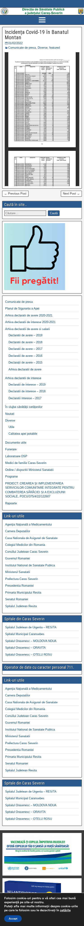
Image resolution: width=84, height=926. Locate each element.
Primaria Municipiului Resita (23, 592)
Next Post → (71, 193)
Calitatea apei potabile (23, 433)
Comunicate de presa (22, 47)
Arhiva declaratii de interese (23, 378)
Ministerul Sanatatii (17, 572)
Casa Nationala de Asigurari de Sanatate (31, 538)
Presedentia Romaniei (19, 585)
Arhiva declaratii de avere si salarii (27, 329)
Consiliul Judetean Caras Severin (26, 551)
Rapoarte (11, 503)
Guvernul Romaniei (17, 558)
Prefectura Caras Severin (21, 579)
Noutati (9, 413)
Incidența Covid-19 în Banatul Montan (37, 35)
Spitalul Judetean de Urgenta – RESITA (30, 627)
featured (54, 47)
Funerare (11, 449)
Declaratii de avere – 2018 (25, 342)
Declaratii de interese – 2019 (27, 384)
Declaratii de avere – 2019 (25, 335)
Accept (13, 918)
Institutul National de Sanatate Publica (30, 565)
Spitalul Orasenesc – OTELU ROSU (28, 654)
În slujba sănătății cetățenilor (23, 407)
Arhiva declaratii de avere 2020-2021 (28, 315)
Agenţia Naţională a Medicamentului (28, 524)
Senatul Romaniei (16, 599)
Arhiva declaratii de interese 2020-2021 (30, 322)
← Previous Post (15, 193)
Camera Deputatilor (17, 531)
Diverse (42, 47)
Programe (11, 476)
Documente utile (15, 442)
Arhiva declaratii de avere (25, 369)
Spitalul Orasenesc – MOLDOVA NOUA (30, 641)
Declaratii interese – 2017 (25, 398)
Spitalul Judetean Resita (21, 606)
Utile (11, 427)
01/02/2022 (15, 43)
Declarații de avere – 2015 (25, 362)
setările (65, 910)
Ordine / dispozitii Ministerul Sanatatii (29, 469)
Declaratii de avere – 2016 (25, 355)
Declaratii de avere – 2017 (25, 349)
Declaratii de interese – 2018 (27, 391)
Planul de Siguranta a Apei (22, 308)
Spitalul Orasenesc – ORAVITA (25, 647)
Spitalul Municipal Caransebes (24, 634)
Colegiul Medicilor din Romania (25, 544)
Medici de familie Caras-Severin (25, 463)
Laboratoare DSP (16, 456)
